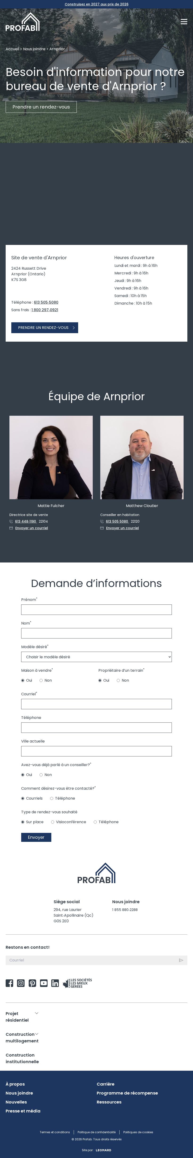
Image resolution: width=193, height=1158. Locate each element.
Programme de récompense (127, 1093)
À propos (15, 1084)
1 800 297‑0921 (45, 310)
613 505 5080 (117, 521)
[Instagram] (21, 983)
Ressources (109, 1102)
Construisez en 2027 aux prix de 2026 (97, 4)
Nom (26, 623)
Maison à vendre (37, 670)
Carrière (105, 1084)
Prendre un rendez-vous (41, 107)
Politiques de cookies (138, 1132)
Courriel (29, 694)
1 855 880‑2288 (125, 909)
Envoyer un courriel (31, 528)
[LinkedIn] (55, 983)
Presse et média (23, 1111)
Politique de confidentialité (97, 1132)
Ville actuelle (33, 741)
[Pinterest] (32, 983)
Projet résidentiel (17, 1017)
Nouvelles (16, 1102)
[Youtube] (44, 983)
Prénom (29, 599)
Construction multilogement (22, 1037)
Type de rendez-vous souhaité (49, 812)
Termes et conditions (55, 1132)
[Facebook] (9, 983)
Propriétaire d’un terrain (121, 670)
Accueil (12, 49)
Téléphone (31, 717)
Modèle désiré (34, 647)
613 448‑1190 (26, 521)
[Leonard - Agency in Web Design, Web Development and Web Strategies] (103, 1150)
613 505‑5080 (46, 302)
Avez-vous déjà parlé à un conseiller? (56, 765)
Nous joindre (34, 49)
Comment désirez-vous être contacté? (58, 788)
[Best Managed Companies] (77, 983)
